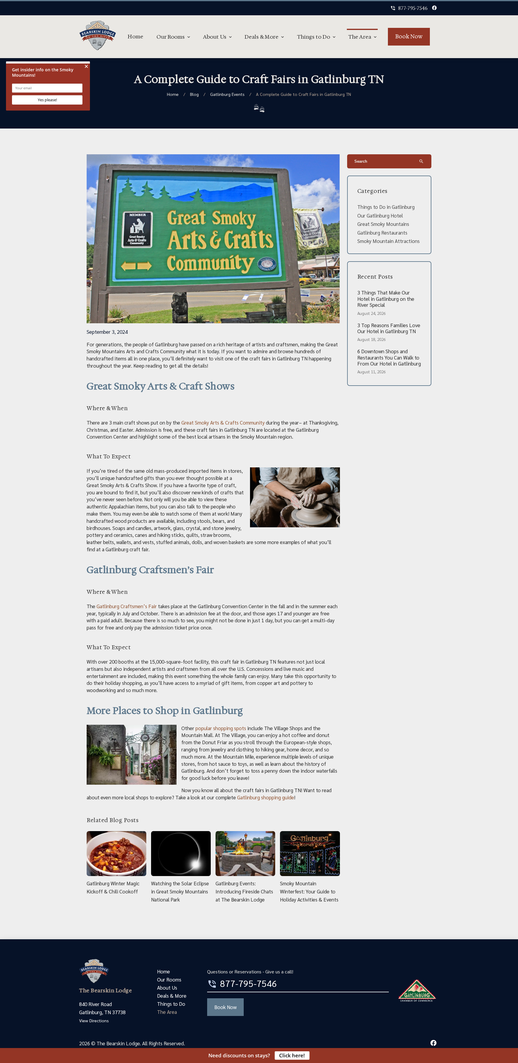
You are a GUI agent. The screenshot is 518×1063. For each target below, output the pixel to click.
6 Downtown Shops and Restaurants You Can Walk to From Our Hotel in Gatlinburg (389, 357)
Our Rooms (170, 36)
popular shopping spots (220, 728)
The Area (359, 36)
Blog (194, 94)
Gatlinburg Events (227, 94)
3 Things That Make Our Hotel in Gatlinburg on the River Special (385, 298)
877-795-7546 (408, 8)
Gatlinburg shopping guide (265, 797)
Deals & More (261, 36)
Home (135, 36)
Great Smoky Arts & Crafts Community (223, 422)
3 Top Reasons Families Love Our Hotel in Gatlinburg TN (388, 328)
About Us (214, 36)
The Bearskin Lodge (105, 990)
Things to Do (313, 36)
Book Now (409, 36)
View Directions (94, 1020)
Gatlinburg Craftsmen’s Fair (127, 606)
